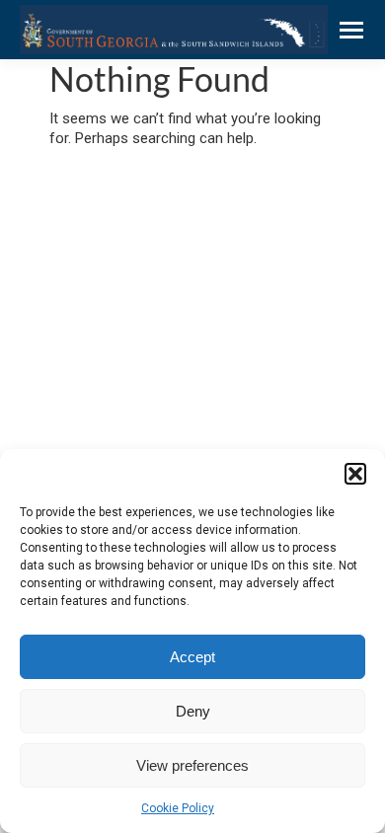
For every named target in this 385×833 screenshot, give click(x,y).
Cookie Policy (177, 808)
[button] (355, 474)
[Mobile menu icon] (351, 30)
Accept (192, 656)
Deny (193, 711)
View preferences (192, 765)
